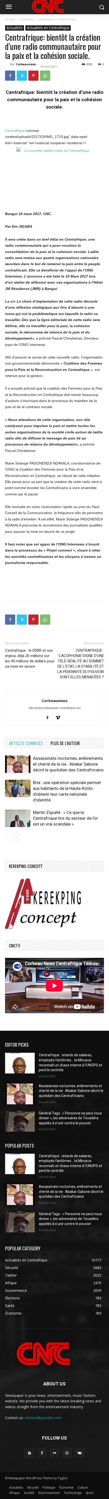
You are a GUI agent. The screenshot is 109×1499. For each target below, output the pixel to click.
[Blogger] (29, 1453)
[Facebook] (10, 76)
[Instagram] (67, 1453)
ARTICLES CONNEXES (26, 743)
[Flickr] (54, 1453)
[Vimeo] (60, 718)
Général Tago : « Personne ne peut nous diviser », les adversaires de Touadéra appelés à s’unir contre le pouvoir (70, 1118)
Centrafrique (15, 131)
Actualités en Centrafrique (57, 19)
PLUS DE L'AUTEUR (65, 743)
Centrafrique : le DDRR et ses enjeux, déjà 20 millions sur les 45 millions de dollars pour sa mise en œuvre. (30, 658)
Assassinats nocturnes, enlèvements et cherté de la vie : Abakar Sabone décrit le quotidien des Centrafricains (68, 764)
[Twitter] (22, 76)
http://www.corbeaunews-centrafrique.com (55, 707)
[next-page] (16, 837)
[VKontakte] (79, 1453)
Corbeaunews (26, 64)
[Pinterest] (33, 76)
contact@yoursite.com (43, 1417)
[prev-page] (8, 837)
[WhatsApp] (45, 76)
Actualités (27, 19)
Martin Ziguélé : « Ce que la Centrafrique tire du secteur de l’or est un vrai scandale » (65, 818)
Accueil (10, 19)
